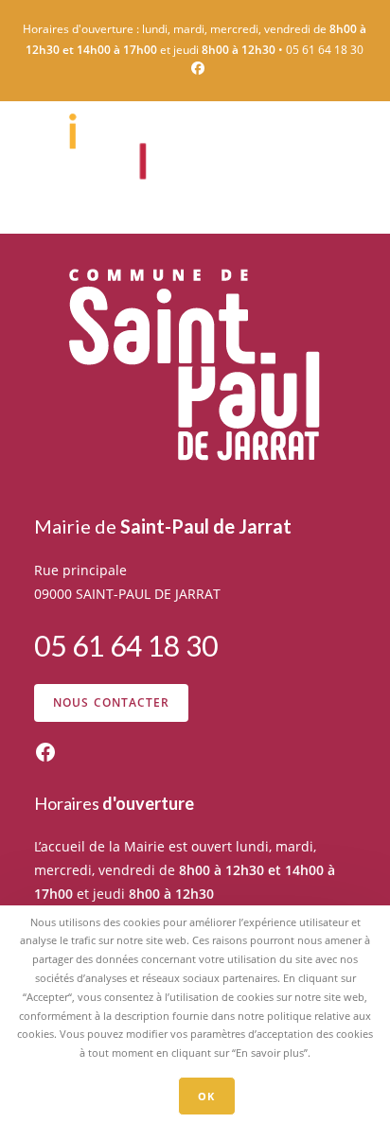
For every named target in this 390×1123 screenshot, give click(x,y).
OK (206, 1096)
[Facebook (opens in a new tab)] (195, 68)
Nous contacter (111, 702)
